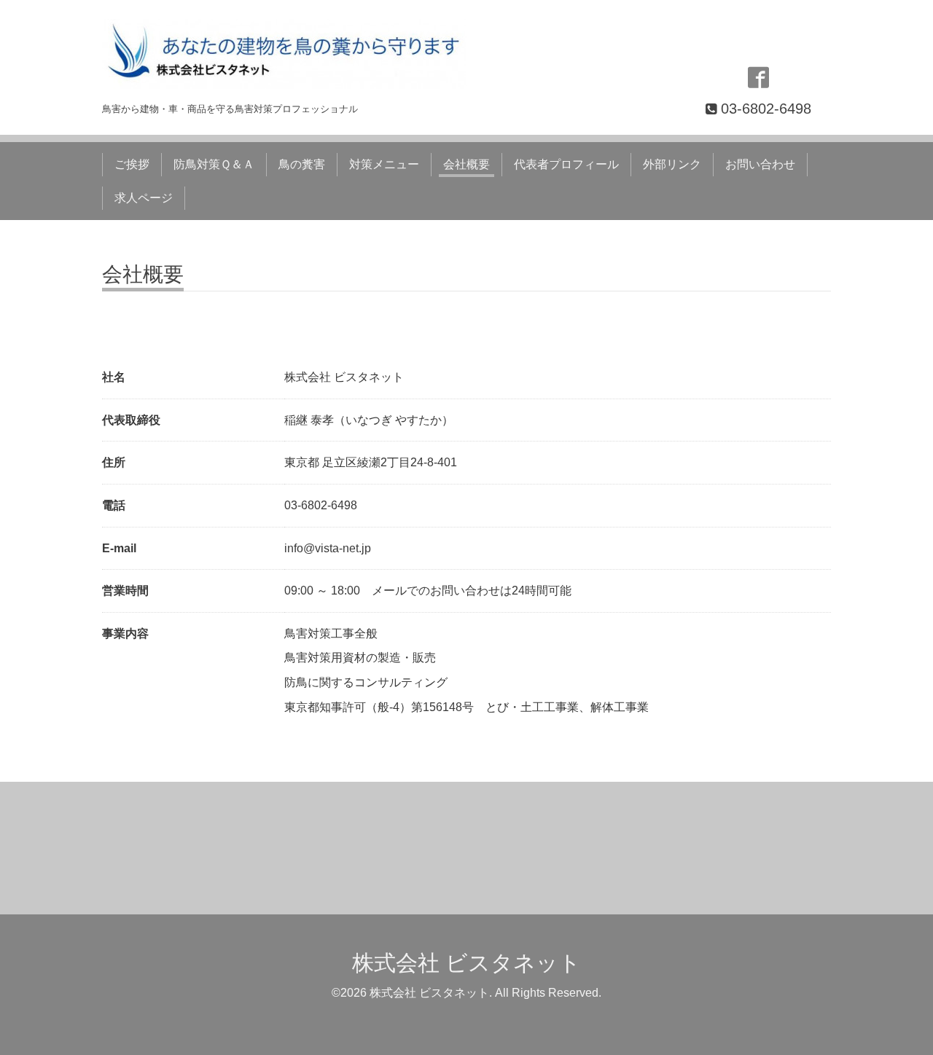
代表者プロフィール (566, 164)
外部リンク (672, 164)
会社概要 (466, 164)
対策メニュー (384, 164)
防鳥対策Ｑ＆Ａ (213, 164)
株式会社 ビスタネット (466, 963)
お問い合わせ (760, 164)
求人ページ (143, 198)
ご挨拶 (131, 164)
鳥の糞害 (301, 164)
